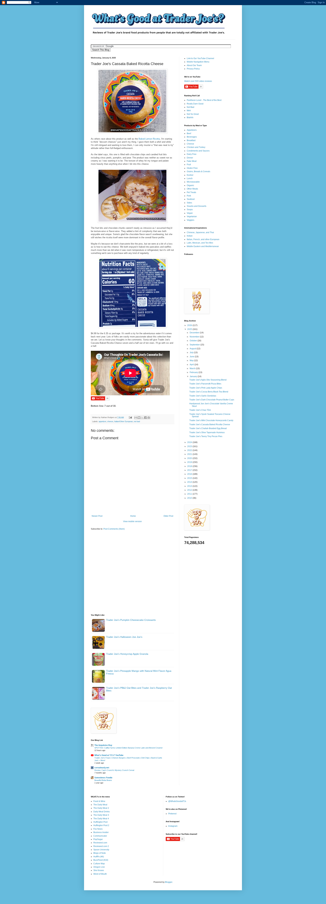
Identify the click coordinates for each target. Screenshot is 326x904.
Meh (189, 110)
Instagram (172, 826)
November (195, 337)
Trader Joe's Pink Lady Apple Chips (205, 388)
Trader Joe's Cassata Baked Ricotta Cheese (209, 424)
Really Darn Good (195, 104)
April (192, 364)
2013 (190, 486)
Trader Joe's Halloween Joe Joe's (124, 637)
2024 (190, 442)
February (194, 372)
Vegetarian (192, 216)
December (195, 332)
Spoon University (101, 849)
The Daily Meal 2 (101, 808)
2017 (190, 470)
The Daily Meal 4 (101, 818)
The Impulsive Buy (103, 745)
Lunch (190, 178)
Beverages (192, 137)
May (192, 360)
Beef (189, 133)
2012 (190, 490)
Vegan (190, 213)
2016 (190, 474)
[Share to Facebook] (145, 417)
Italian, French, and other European (203, 239)
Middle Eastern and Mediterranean (203, 246)
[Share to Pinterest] (148, 417)
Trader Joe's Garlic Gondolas (202, 396)
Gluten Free (192, 168)
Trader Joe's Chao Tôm (200, 410)
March (193, 368)
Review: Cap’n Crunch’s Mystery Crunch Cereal (114, 770)
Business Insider (101, 832)
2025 (190, 329)
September (195, 344)
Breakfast (191, 140)
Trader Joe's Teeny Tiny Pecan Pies (205, 436)
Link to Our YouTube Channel (200, 58)
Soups (190, 209)
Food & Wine (99, 801)
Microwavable (193, 182)
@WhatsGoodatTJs (177, 801)
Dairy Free (191, 154)
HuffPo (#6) (98, 856)
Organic (190, 185)
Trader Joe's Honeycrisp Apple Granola (127, 654)
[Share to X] (142, 417)
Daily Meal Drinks (101, 811)
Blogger (168, 882)
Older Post (168, 516)
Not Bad (190, 107)
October (193, 340)
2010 (190, 498)
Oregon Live (99, 867)
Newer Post (97, 516)
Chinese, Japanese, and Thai (200, 232)
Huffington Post (100, 822)
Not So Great (193, 114)
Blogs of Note (99, 853)
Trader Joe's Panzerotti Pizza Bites (205, 384)
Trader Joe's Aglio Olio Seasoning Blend (208, 380)
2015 (190, 478)
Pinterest (172, 813)
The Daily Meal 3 (101, 815)
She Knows (98, 870)
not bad (137, 421)
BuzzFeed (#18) (100, 860)
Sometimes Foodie (103, 777)
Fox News (98, 829)
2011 (190, 494)
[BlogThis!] (139, 417)
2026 (190, 325)
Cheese (190, 144)
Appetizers (192, 130)
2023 (190, 446)
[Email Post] (130, 417)
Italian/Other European (123, 421)
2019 (190, 462)
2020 (190, 458)
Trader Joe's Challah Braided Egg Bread (208, 428)
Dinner (190, 158)
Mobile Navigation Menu (198, 62)
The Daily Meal (100, 804)
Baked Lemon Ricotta (149, 139)
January (194, 376)
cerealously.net (101, 767)
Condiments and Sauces (198, 151)
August (193, 348)
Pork (189, 196)
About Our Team (194, 65)
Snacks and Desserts (196, 206)
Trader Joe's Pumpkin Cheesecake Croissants (131, 620)
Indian (190, 236)
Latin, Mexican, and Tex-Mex (200, 243)
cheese (110, 421)
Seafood (191, 199)
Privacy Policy (193, 69)
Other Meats (192, 189)
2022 (190, 450)
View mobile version (132, 521)
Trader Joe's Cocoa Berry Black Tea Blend (208, 392)
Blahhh (190, 117)
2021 (190, 454)
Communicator (100, 836)
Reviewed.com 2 (101, 846)
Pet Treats (191, 192)
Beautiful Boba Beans (103, 780)
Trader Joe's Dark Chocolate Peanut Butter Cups (211, 400)
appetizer (102, 421)
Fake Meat (191, 161)
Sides (189, 203)
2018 (190, 466)
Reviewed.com (100, 843)
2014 (190, 482)
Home (133, 516)
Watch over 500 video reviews (198, 81)
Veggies (190, 220)
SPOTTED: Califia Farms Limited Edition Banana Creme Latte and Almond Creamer (128, 748)
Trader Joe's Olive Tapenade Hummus (207, 432)
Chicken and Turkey (196, 147)
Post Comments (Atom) (114, 529)
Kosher (190, 175)
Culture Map (99, 863)
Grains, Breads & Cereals (198, 171)
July (192, 352)
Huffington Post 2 (101, 825)
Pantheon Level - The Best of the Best (204, 100)
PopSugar (98, 839)
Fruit (189, 164)
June (192, 356)
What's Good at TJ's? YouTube (108, 755)
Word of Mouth (100, 874)
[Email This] (136, 417)
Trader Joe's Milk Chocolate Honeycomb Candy (211, 420)
